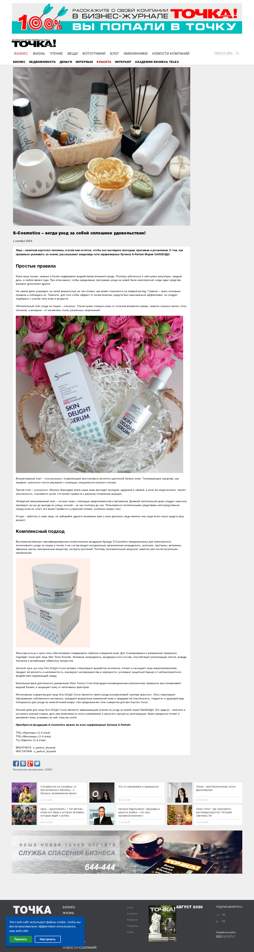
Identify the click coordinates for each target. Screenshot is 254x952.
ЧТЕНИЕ (56, 53)
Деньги (66, 62)
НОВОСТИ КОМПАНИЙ (170, 53)
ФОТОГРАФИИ (93, 53)
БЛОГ (114, 53)
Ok (223, 921)
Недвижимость (42, 62)
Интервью (84, 62)
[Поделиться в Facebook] (16, 764)
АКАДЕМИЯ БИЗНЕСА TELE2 (157, 62)
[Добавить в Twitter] (37, 764)
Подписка (132, 926)
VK (223, 915)
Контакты (132, 914)
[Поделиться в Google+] (30, 764)
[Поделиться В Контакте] (23, 764)
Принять (20, 939)
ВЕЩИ (72, 53)
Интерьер (123, 62)
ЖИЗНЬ (39, 53)
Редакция (132, 920)
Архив (130, 932)
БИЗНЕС (21, 53)
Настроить (48, 939)
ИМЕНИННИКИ (136, 53)
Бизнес (19, 62)
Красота (104, 62)
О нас (130, 908)
